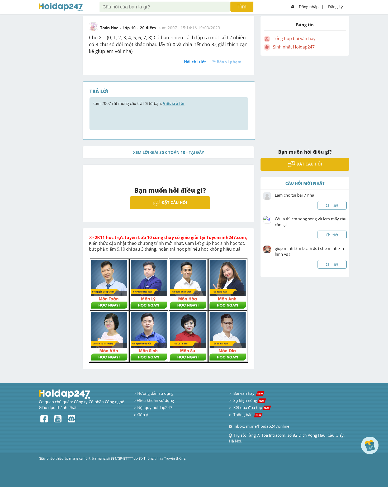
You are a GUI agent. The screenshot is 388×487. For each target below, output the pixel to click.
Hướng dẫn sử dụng (155, 393)
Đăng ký (335, 6)
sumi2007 (168, 27)
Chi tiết (332, 205)
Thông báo (247, 414)
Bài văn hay (247, 393)
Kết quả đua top (251, 407)
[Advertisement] (305, 99)
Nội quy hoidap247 (154, 407)
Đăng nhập (309, 6)
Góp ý (142, 414)
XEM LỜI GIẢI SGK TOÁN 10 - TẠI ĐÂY (168, 152)
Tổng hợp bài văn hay (294, 38)
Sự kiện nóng (248, 400)
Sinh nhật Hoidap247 (294, 47)
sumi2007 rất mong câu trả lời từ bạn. (138, 103)
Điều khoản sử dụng (155, 400)
